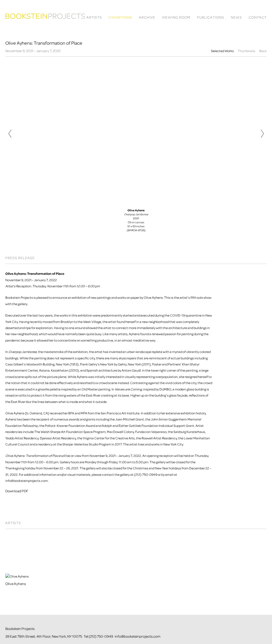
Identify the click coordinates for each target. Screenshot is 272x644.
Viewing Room (176, 17)
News (236, 17)
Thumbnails (246, 51)
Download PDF (16, 491)
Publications (210, 17)
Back (263, 51)
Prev (10, 133)
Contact (258, 17)
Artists (94, 17)
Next (262, 133)
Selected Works (222, 51)
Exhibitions (120, 17)
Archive (147, 17)
